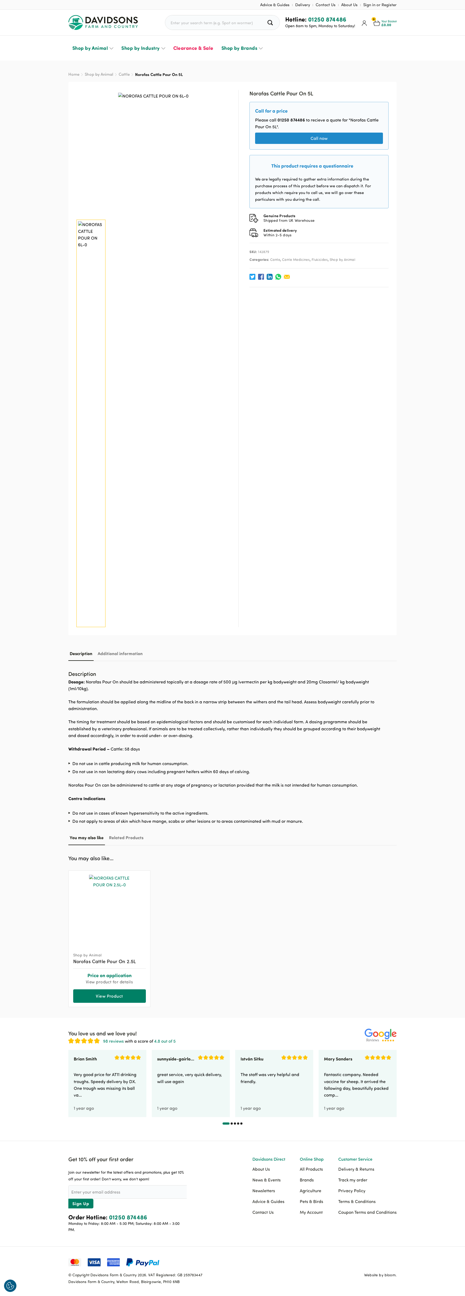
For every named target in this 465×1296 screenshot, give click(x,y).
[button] (393, 857)
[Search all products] (271, 22)
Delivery (302, 4)
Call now (319, 138)
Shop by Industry (140, 48)
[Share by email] (287, 277)
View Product (109, 996)
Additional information (120, 653)
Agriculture (310, 1190)
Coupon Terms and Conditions (367, 1212)
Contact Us (326, 4)
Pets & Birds (311, 1201)
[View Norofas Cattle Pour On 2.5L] (109, 909)
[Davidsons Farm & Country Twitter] (379, 1262)
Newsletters (263, 1190)
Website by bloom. (380, 1275)
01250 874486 (327, 19)
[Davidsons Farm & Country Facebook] (366, 1262)
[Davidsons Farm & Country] (103, 22)
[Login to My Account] (364, 22)
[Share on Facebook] (261, 277)
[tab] (81, 653)
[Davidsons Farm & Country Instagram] (393, 1262)
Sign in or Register (380, 4)
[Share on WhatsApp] (278, 277)
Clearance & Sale (193, 48)
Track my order (352, 1180)
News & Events (266, 1180)
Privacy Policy (351, 1190)
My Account (311, 1212)
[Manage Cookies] (10, 1286)
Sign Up (80, 1203)
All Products (311, 1169)
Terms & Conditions (357, 1201)
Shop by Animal (90, 48)
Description (81, 653)
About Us (349, 4)
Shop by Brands (239, 48)
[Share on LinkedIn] (270, 277)
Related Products (126, 837)
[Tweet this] (252, 277)
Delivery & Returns (356, 1169)
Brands (307, 1180)
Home (73, 74)
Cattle (124, 74)
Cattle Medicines (296, 259)
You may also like (87, 837)
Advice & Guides (275, 4)
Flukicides (320, 259)
